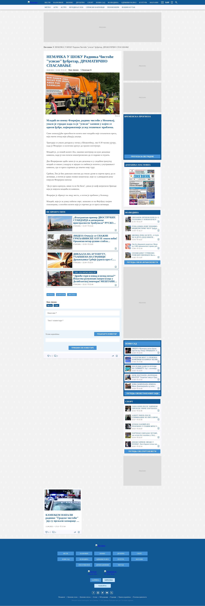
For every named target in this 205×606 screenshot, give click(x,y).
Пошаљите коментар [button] (107, 334)
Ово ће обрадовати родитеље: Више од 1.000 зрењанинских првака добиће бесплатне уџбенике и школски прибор (142, 246)
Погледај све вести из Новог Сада (142, 393)
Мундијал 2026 (76, 7)
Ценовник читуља (85, 597)
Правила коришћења (125, 597)
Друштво (80, 2)
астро (63, 7)
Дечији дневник (102, 565)
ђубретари (61, 295)
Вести (47, 2)
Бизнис (69, 2)
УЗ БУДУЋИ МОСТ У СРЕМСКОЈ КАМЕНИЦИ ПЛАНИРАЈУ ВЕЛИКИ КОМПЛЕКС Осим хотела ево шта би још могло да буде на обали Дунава (142, 360)
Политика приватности (140, 597)
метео (48, 7)
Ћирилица (109, 580)
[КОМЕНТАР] (55, 356)
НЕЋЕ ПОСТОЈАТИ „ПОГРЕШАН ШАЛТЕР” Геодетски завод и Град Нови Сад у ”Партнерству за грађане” (142, 377)
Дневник (76, 70)
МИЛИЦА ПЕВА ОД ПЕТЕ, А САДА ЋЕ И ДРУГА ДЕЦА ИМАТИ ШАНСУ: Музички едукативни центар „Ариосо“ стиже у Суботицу (142, 237)
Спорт (90, 2)
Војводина (113, 2)
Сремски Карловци (95, 7)
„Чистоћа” (72, 295)
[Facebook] (93, 592)
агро (55, 7)
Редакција (113, 597)
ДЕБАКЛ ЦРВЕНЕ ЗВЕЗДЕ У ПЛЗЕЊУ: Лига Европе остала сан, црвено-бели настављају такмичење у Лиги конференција (142, 444)
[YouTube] (107, 592)
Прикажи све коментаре (82, 348)
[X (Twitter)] (102, 592)
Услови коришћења (52, 334)
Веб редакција (104, 597)
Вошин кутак (128, 7)
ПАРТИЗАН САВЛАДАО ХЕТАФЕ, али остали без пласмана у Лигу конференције (142, 435)
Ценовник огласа (72, 597)
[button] (162, 2)
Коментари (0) (87, 70)
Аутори (95, 597)
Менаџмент (61, 597)
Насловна (48, 47)
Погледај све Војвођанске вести (142, 262)
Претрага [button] (176, 2)
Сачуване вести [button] (172, 2)
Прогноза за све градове (142, 157)
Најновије (58, 2)
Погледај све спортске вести (142, 451)
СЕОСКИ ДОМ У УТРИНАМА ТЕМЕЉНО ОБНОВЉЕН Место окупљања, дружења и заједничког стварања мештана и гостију (142, 255)
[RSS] (111, 592)
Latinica (95, 580)
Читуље (121, 565)
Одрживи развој (128, 2)
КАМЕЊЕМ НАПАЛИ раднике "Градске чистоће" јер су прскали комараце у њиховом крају (63, 511)
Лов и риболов (84, 565)
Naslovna (102, 586)
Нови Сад (100, 2)
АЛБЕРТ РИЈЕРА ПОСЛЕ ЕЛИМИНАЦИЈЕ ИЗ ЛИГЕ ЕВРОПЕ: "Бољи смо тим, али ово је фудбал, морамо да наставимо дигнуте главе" (142, 417)
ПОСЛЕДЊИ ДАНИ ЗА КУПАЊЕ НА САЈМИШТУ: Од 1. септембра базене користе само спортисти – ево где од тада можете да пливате (142, 368)
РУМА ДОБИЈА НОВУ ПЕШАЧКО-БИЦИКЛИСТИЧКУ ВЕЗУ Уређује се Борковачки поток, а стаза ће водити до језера (142, 228)
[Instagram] (98, 592)
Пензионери (113, 7)
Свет (56, 305)
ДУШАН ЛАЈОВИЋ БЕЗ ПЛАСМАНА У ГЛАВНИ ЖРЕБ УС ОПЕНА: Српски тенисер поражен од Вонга (142, 426)
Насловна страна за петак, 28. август (142, 187)
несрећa (50, 295)
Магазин (154, 2)
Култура (143, 2)
